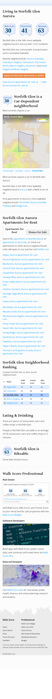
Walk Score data (15, 590)
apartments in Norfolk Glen (27, 239)
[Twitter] (4, 623)
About (5, 627)
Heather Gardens (13, 403)
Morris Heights (17, 66)
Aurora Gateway (35, 58)
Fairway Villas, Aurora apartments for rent (24, 277)
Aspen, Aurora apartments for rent (20, 255)
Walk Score (8, 620)
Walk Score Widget (12, 515)
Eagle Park (11, 387)
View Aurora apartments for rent (19, 82)
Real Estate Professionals (30, 634)
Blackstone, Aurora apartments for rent (22, 264)
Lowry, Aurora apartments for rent (20, 301)
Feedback (6, 640)
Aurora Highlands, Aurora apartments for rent (26, 259)
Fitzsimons (31, 66)
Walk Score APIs (27, 627)
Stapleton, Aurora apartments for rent (22, 341)
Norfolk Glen (37, 171)
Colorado (19, 171)
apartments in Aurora (14, 242)
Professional (28, 620)
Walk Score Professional (23, 473)
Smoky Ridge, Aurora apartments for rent (23, 332)
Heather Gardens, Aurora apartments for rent (26, 289)
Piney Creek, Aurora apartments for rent (23, 324)
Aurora (27, 171)
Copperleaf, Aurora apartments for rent (23, 273)
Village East (21, 206)
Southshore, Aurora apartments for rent (23, 337)
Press (5, 634)
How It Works (7, 630)
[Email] (12, 623)
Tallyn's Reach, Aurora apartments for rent (24, 346)
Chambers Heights (12, 62)
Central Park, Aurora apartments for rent (23, 268)
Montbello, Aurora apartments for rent (22, 307)
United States (8, 171)
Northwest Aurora (28, 202)
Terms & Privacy (9, 637)
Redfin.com (43, 249)
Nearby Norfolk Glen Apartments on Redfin (24, 76)
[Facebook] (8, 623)
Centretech (28, 62)
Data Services (26, 630)
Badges (24, 640)
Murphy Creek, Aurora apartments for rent (24, 311)
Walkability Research (29, 637)
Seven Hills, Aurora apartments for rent (22, 328)
